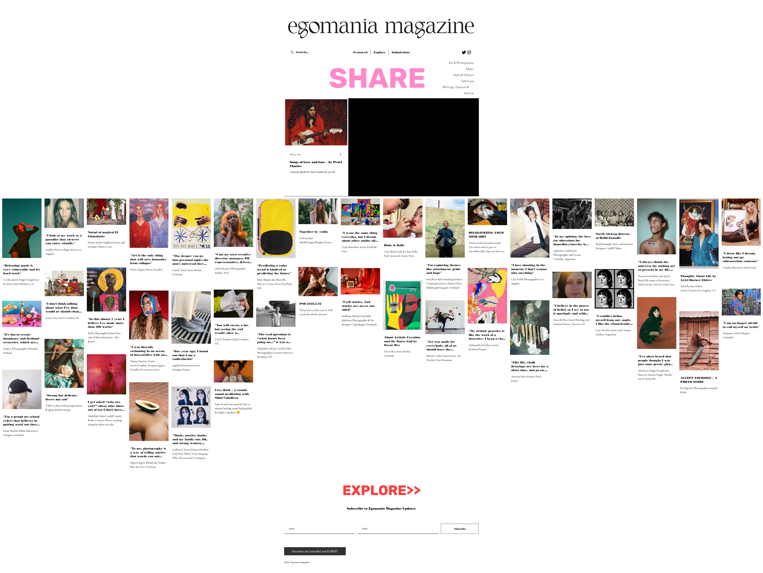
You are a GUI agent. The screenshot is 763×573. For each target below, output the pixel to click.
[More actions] (342, 154)
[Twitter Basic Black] (463, 52)
